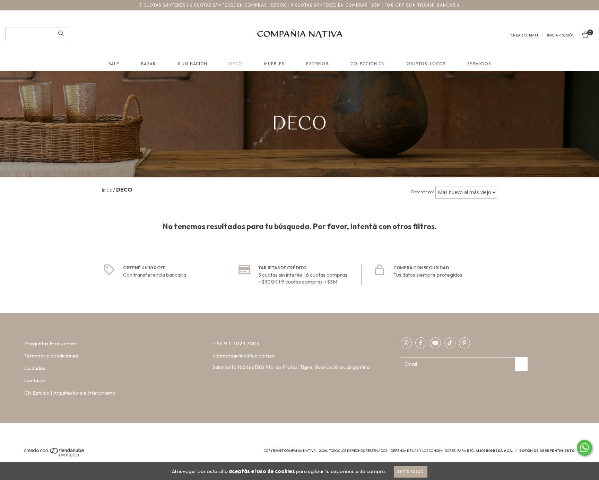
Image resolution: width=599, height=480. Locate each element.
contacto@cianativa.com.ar (243, 355)
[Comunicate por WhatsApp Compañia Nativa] (584, 448)
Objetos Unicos (426, 63)
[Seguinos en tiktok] (449, 342)
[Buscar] (61, 33)
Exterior (317, 63)
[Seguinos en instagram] (406, 342)
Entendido (410, 471)
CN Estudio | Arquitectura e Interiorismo (70, 392)
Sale (113, 63)
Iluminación (192, 63)
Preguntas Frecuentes (50, 343)
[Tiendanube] (54, 455)
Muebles (274, 63)
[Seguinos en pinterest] (464, 342)
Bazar (148, 63)
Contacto (35, 380)
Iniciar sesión (561, 35)
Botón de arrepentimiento (547, 450)
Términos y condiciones (51, 355)
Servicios (479, 63)
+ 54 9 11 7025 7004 (236, 343)
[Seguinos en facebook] (420, 342)
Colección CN (367, 63)
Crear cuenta (525, 35)
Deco (235, 63)
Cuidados (34, 368)
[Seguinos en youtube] (435, 342)
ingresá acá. (499, 450)
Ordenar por (422, 191)
